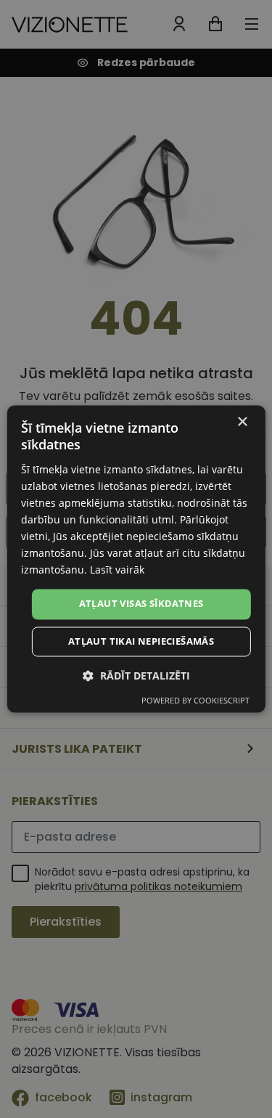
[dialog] (136, 558)
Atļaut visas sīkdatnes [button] (141, 604)
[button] (136, 676)
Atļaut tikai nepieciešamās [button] (141, 641)
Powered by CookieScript (195, 700)
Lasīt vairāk (117, 570)
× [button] (241, 422)
